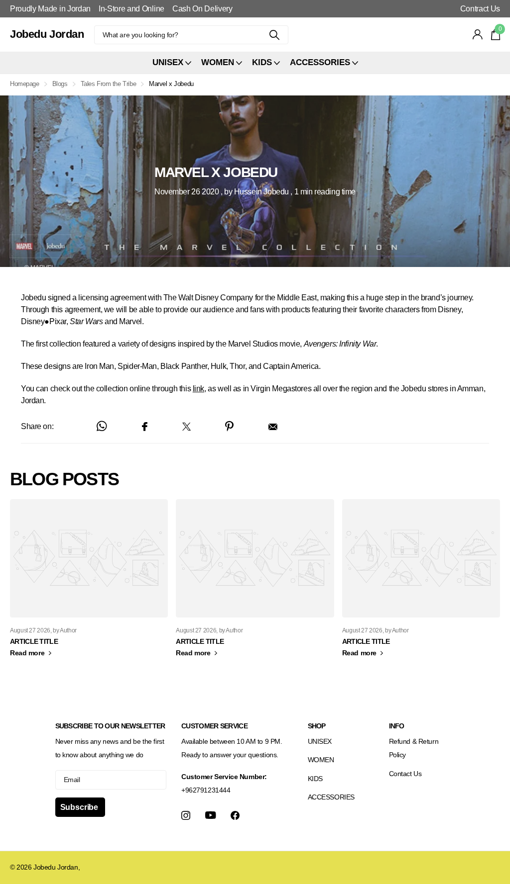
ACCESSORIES (331, 797)
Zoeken (274, 34)
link (198, 388)
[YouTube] (210, 815)
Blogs (60, 84)
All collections (171, 63)
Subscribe (80, 807)
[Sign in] (478, 34)
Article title (34, 641)
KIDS (315, 779)
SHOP (317, 726)
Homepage (24, 84)
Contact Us (405, 774)
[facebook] (235, 815)
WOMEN (321, 760)
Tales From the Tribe (108, 84)
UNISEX (320, 741)
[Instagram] (185, 815)
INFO (396, 726)
